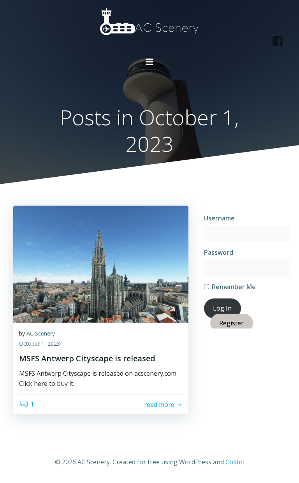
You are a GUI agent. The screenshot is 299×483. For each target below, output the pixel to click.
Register (231, 323)
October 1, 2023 (39, 343)
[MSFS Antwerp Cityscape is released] (100, 263)
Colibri (234, 462)
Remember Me (233, 286)
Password (218, 252)
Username (219, 218)
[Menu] (149, 62)
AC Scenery (40, 333)
